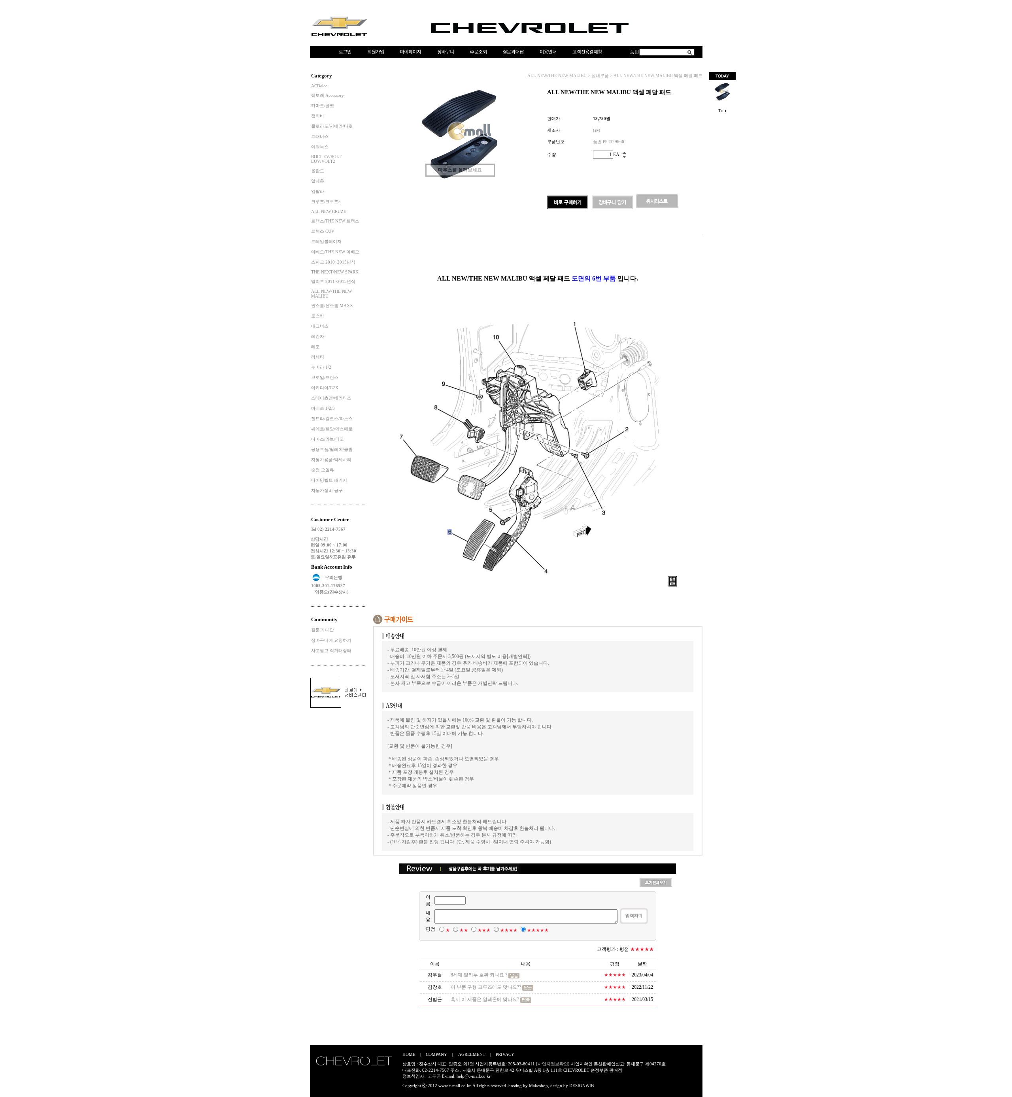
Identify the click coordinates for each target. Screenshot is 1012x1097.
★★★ (484, 930)
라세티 (317, 356)
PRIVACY (505, 1054)
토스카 (317, 315)
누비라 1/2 (321, 367)
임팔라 (317, 191)
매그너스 (320, 326)
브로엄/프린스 (324, 377)
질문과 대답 (322, 630)
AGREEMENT (471, 1054)
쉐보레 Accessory (327, 95)
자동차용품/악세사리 (331, 459)
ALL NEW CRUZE (328, 211)
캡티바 (317, 115)
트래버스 (320, 136)
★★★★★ (538, 930)
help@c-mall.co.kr (474, 1076)
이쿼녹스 (320, 146)
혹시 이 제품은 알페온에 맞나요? (485, 999)
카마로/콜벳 (322, 105)
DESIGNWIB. (582, 1085)
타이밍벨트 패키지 (329, 480)
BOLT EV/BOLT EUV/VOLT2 (326, 159)
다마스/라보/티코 (327, 439)
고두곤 (434, 1076)
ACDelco (319, 85)
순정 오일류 (322, 469)
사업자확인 (582, 1063)
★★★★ (508, 930)
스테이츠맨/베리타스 (331, 398)
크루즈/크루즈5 (326, 201)
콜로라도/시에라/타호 (332, 126)
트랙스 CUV (322, 231)
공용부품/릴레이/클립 (332, 449)
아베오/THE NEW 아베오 (335, 251)
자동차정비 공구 (327, 490)
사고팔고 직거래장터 (331, 650)
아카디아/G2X (324, 387)
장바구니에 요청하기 (331, 640)
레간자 (317, 336)
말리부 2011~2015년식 (333, 281)
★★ (463, 930)
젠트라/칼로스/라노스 (332, 418)
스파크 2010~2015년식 (333, 262)
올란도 (317, 170)
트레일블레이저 (326, 241)
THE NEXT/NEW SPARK (335, 272)
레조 (315, 346)
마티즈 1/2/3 (323, 408)
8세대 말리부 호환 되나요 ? (479, 975)
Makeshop (538, 1085)
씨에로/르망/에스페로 (332, 428)
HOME (408, 1054)
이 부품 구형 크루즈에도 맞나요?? (486, 987)
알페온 (317, 181)
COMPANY (436, 1054)
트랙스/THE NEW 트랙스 (335, 221)
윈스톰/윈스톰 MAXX (332, 305)
